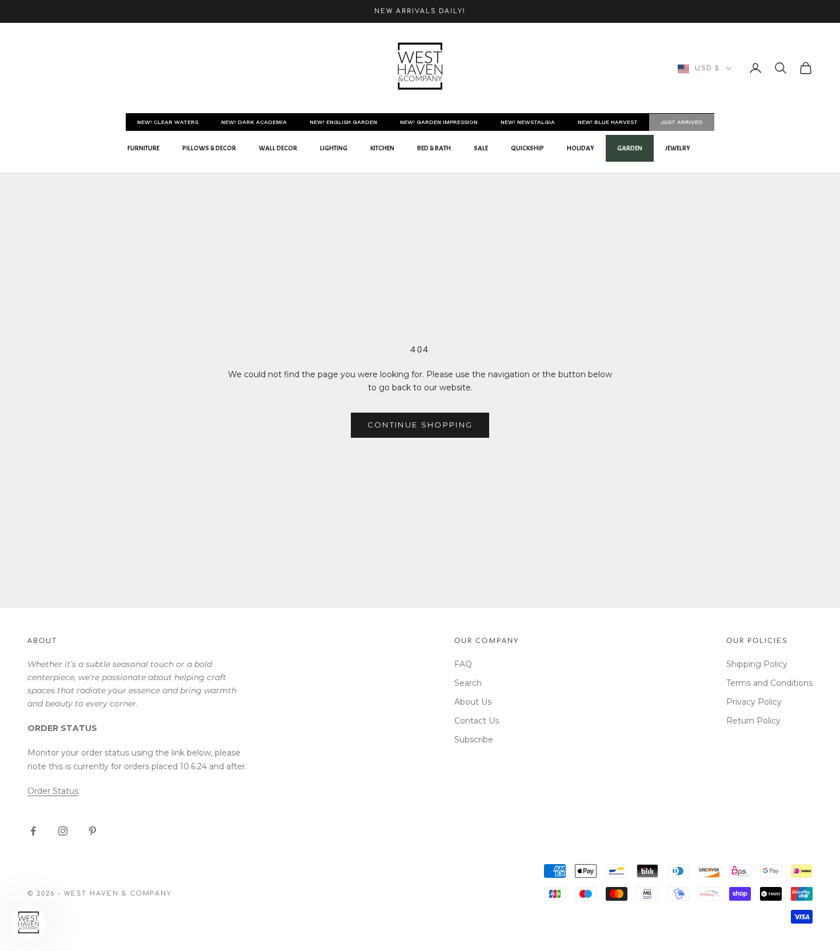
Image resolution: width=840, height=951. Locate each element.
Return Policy (753, 721)
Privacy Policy (754, 702)
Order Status (52, 791)
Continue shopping (420, 424)
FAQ (463, 664)
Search (468, 683)
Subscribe (473, 739)
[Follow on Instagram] (63, 831)
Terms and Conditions (769, 683)
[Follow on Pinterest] (92, 831)
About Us (472, 702)
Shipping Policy (756, 664)
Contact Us (476, 721)
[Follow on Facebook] (33, 831)
